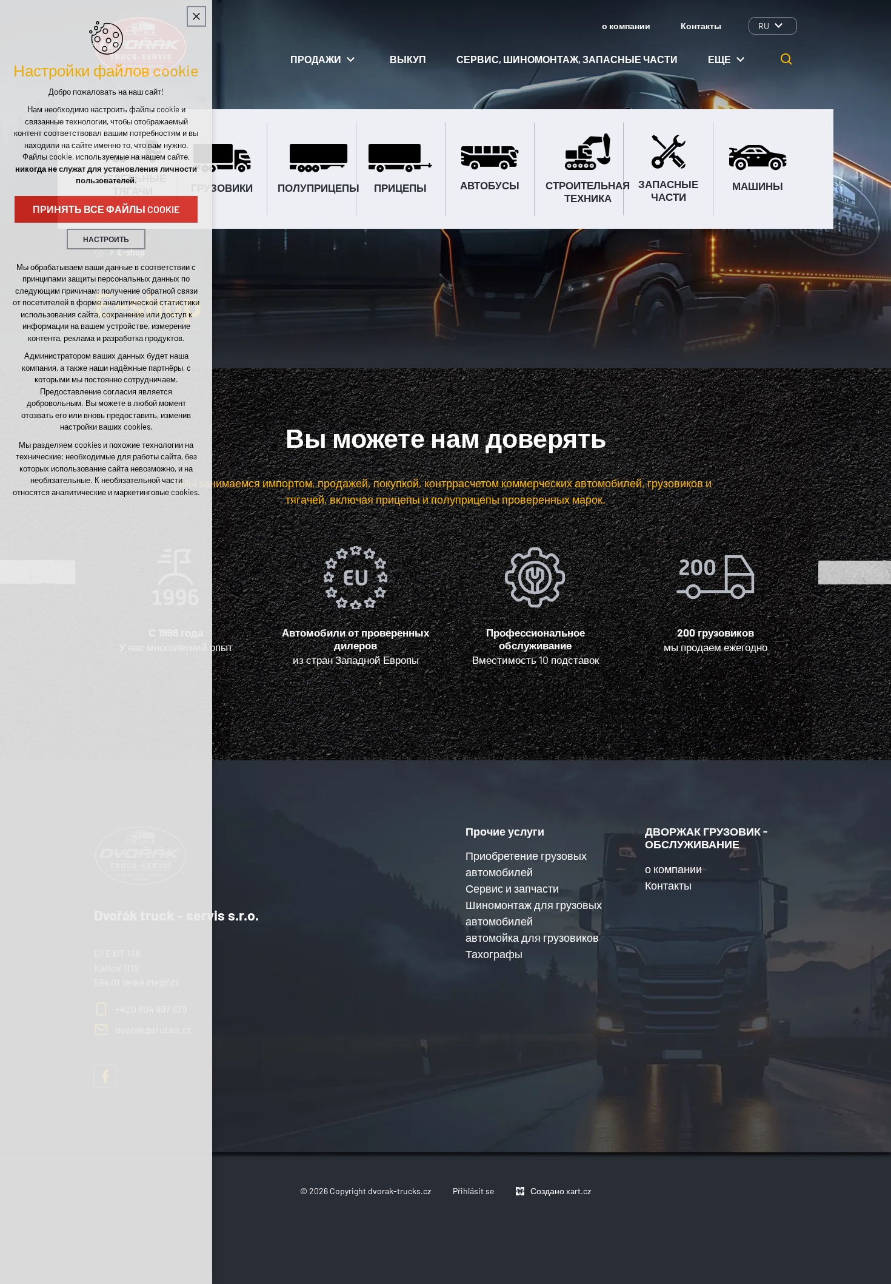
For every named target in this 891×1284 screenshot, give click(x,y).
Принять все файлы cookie (106, 209)
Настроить (106, 239)
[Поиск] (786, 59)
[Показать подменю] (778, 25)
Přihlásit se (473, 1191)
